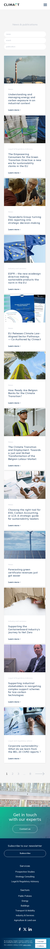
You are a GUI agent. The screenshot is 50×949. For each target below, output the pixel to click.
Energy (25, 901)
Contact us (25, 829)
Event (8, 40)
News (8, 34)
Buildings (25, 905)
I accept (41, 941)
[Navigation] (45, 4)
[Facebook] (19, 929)
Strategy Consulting (25, 876)
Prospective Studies (25, 871)
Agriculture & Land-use (25, 920)
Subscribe (25, 853)
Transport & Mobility (25, 910)
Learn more (14, 110)
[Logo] (11, 4)
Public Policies (25, 896)
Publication (10, 46)
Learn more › (27, 945)
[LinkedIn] (30, 929)
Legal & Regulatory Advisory (25, 881)
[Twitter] (24, 929)
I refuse (41, 946)
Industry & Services (25, 915)
